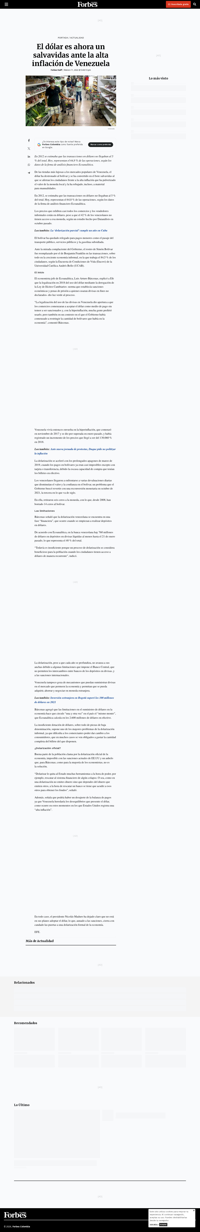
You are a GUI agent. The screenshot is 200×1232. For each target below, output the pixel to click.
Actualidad (77, 37)
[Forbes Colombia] (88, 4)
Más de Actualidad (39, 941)
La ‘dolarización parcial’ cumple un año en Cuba (78, 230)
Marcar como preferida (100, 145)
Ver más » (154, 1224)
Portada (63, 37)
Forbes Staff (56, 70)
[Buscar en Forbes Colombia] (194, 4)
